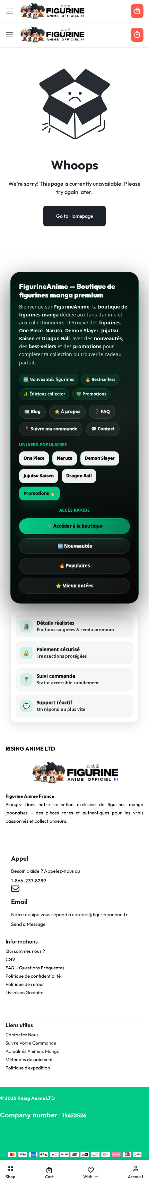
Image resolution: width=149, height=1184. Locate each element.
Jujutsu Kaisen (39, 476)
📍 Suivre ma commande (50, 429)
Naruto (64, 458)
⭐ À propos (67, 411)
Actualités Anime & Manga (33, 1051)
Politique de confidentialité (33, 976)
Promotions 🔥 (39, 493)
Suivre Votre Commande (31, 1043)
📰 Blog (32, 411)
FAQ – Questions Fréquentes (35, 967)
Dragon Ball (79, 476)
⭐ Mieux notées (74, 586)
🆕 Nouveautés (75, 546)
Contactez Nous (22, 1034)
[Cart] (137, 35)
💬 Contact (102, 429)
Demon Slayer (100, 458)
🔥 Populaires (74, 565)
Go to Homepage (74, 216)
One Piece (34, 458)
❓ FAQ (102, 411)
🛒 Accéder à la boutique (75, 526)
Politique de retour (25, 984)
